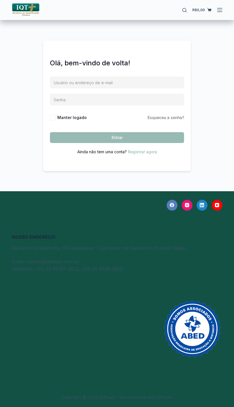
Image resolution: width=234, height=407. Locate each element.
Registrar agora (142, 151)
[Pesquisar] (184, 10)
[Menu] (219, 10)
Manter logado (72, 117)
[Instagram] (187, 205)
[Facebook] (172, 205)
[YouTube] (217, 205)
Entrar (117, 137)
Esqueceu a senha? (166, 117)
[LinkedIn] (202, 205)
